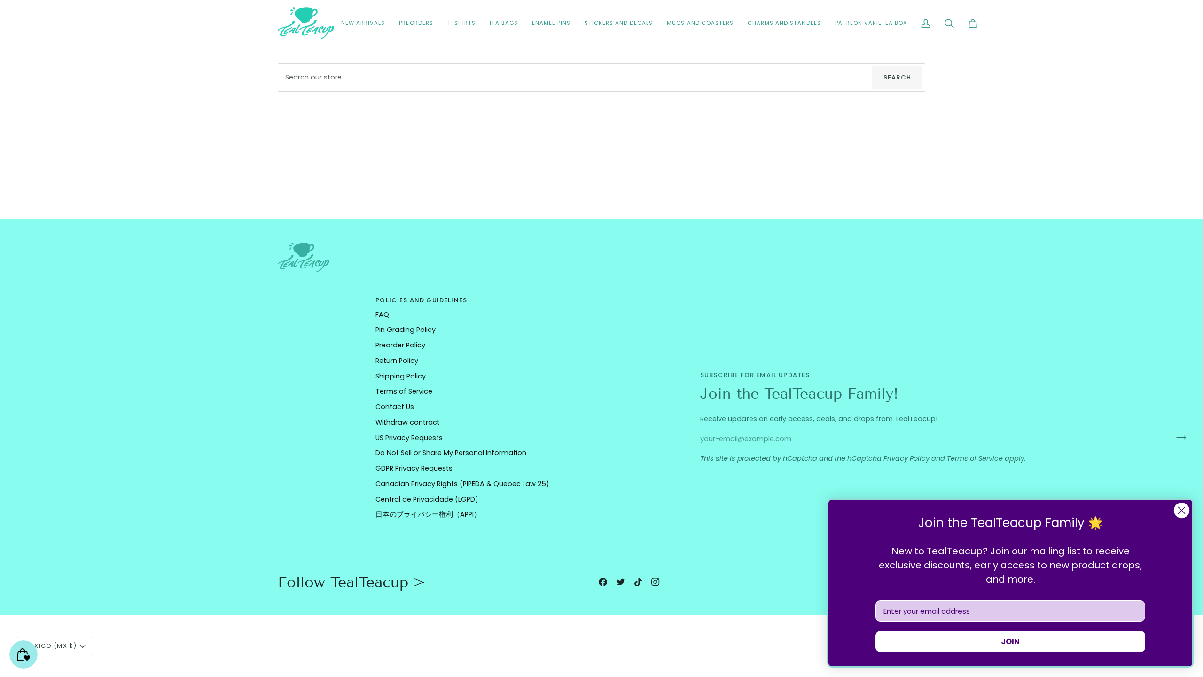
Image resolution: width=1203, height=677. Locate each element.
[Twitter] (621, 582)
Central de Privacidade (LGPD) (426, 499)
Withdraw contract (407, 422)
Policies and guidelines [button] (421, 300)
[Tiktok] (638, 582)
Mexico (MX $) (51, 645)
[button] (619, 23)
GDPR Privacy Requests (414, 468)
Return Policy (396, 360)
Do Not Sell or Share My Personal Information (450, 452)
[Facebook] (603, 582)
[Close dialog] (1181, 510)
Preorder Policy (400, 345)
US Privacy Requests (409, 437)
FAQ (382, 314)
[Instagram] (655, 582)
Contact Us (394, 406)
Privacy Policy (906, 458)
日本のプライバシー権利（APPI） (428, 514)
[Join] (1178, 437)
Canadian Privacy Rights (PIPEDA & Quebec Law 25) (462, 483)
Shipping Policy (400, 376)
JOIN (1010, 641)
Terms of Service (975, 458)
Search (897, 77)
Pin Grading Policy (405, 329)
